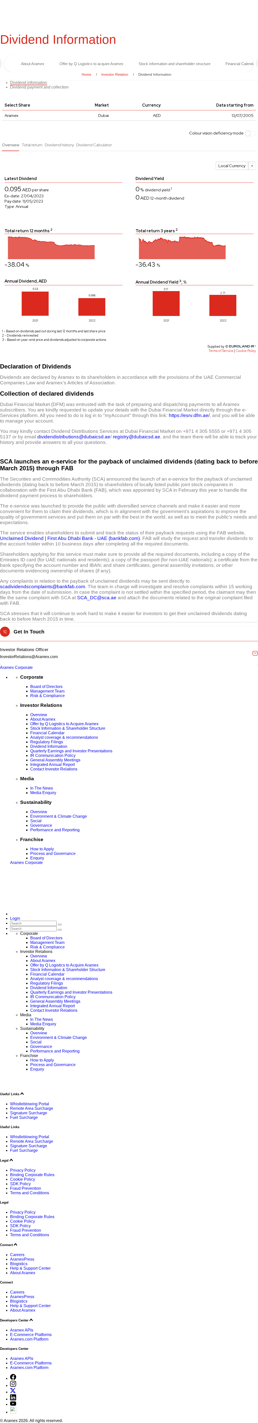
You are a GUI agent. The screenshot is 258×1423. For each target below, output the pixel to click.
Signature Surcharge (28, 1113)
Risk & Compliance (47, 696)
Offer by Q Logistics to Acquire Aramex (64, 724)
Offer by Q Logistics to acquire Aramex (91, 64)
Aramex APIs (21, 1330)
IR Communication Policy (53, 755)
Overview (38, 715)
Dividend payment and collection (39, 87)
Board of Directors (46, 686)
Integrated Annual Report (52, 764)
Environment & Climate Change (58, 816)
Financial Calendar (47, 733)
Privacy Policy (23, 1170)
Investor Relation (114, 74)
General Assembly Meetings (55, 760)
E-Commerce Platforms (31, 1335)
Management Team (47, 691)
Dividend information (28, 82)
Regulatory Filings (46, 742)
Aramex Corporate (16, 667)
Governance (41, 825)
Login (15, 918)
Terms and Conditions (29, 1193)
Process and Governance (53, 853)
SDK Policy (20, 1184)
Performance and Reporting (55, 830)
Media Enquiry (43, 793)
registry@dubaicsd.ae (136, 436)
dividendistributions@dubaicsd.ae (73, 436)
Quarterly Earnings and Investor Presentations (71, 751)
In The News (41, 788)
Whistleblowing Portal (29, 1104)
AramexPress (22, 1259)
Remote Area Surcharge (31, 1108)
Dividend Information (48, 746)
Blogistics (18, 1264)
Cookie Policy (22, 1179)
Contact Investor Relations (53, 769)
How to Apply (42, 849)
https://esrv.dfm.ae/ (189, 415)
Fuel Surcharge (24, 1117)
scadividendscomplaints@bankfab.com (42, 586)
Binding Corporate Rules (32, 1175)
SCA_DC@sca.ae (96, 597)
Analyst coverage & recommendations (64, 737)
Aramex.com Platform (29, 1339)
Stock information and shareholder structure (174, 64)
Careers (17, 1255)
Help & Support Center (30, 1268)
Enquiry (37, 858)
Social (36, 821)
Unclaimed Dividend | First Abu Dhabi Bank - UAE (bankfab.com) (70, 538)
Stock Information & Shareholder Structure (67, 728)
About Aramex (32, 64)
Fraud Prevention (25, 1188)
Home (86, 74)
